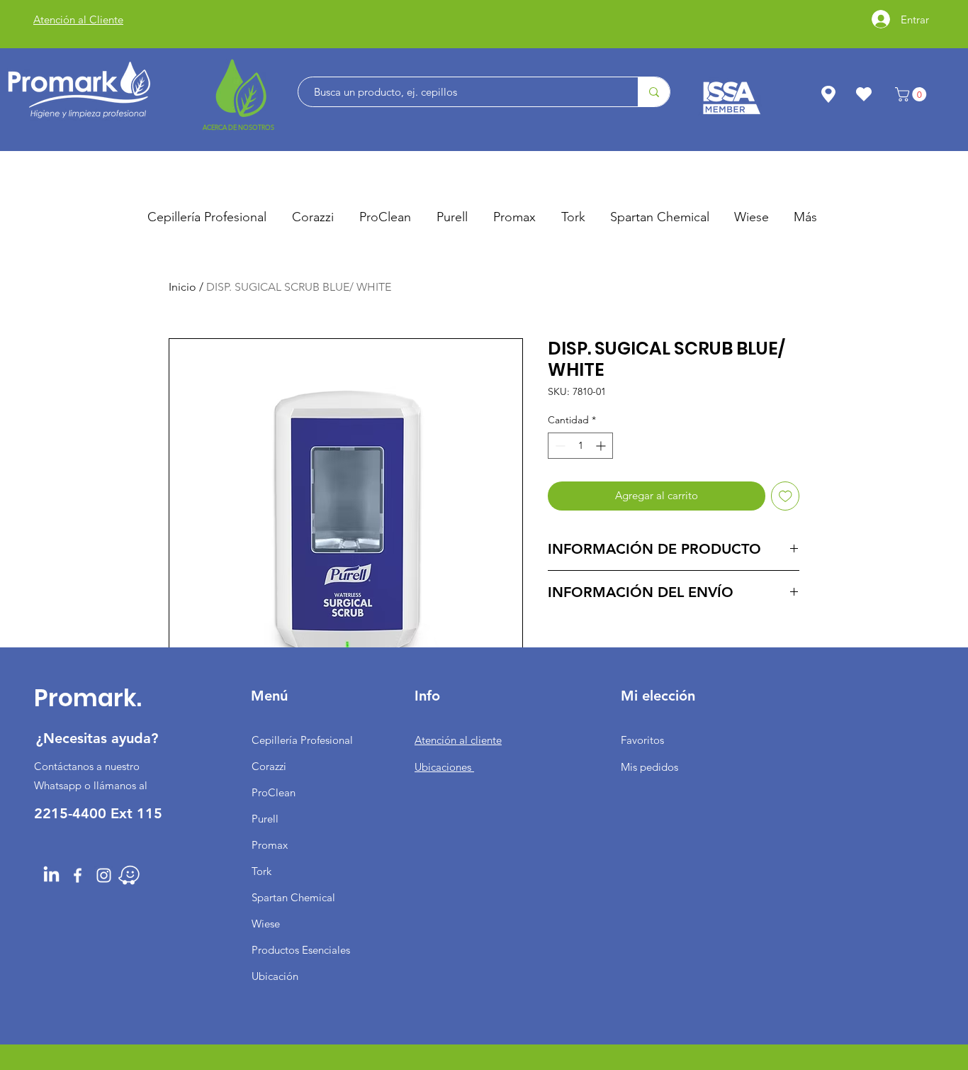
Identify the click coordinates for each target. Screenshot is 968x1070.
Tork (261, 871)
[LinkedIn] (51, 875)
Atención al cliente (458, 740)
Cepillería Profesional (302, 740)
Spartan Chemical (293, 897)
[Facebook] (77, 875)
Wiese (266, 923)
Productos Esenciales (301, 950)
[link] (912, 94)
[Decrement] (559, 445)
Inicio (182, 287)
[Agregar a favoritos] (785, 496)
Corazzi (269, 766)
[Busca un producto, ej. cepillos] (654, 91)
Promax (270, 845)
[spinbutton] (580, 445)
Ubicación (275, 976)
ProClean (274, 792)
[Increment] (602, 445)
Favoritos (642, 740)
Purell (265, 818)
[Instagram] (103, 875)
